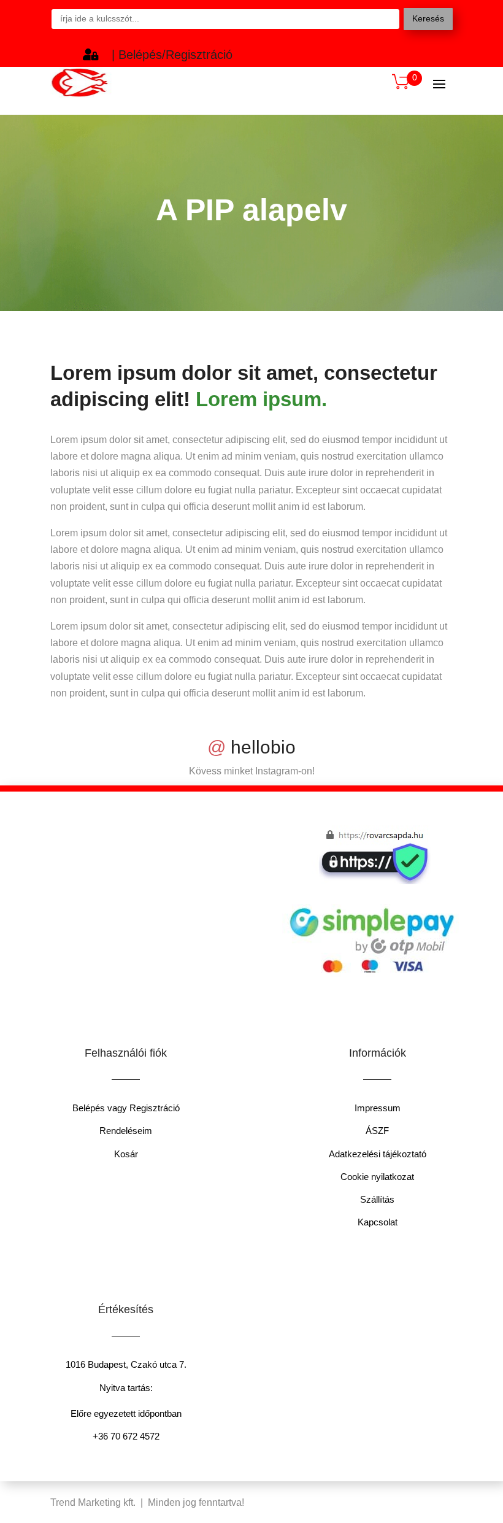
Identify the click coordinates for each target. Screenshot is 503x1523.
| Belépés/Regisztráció (172, 54)
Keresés (428, 18)
